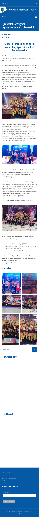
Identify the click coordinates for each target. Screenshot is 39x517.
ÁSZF (3, 480)
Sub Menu (5, 3)
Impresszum (6, 472)
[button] (11, 283)
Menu (4, 16)
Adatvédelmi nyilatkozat (9, 478)
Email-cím (6, 492)
